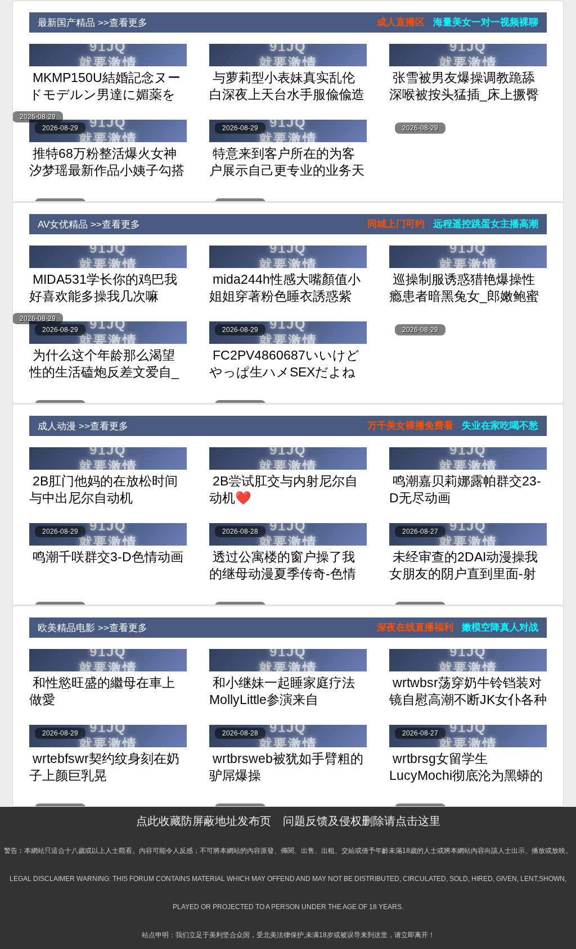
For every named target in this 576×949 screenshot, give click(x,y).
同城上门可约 (396, 224)
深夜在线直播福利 (415, 627)
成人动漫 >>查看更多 (78, 426)
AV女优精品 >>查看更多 (84, 224)
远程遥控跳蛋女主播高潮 (485, 224)
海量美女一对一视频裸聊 (485, 22)
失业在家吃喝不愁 (500, 425)
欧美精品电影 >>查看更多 (88, 628)
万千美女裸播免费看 (410, 425)
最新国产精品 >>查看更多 (88, 22)
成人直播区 (401, 22)
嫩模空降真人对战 (500, 627)
